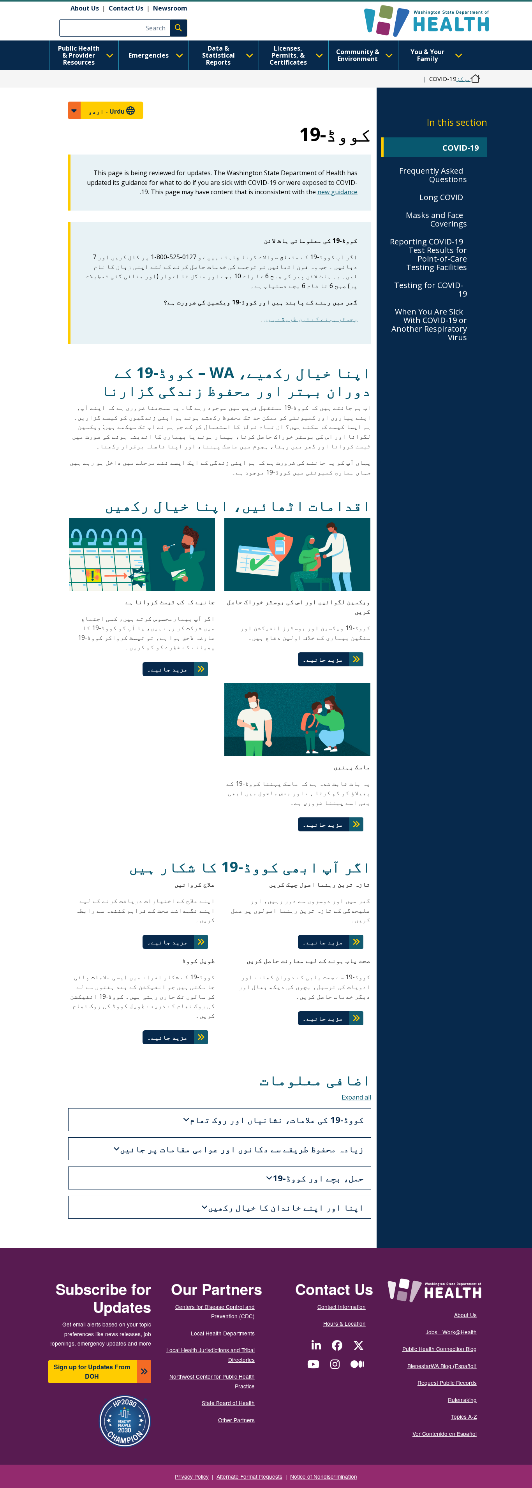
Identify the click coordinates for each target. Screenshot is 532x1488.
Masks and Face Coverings (436, 219)
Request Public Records (447, 1382)
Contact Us (126, 8)
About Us (84, 8)
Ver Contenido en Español (444, 1433)
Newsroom (170, 8)
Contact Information (341, 1307)
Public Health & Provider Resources (79, 55)
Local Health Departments (223, 1333)
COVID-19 (460, 147)
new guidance (337, 192)
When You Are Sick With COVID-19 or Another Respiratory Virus (429, 324)
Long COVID (441, 197)
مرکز (463, 79)
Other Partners (236, 1420)
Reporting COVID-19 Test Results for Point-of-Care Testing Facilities (428, 254)
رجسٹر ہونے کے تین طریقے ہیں (311, 318)
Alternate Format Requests (249, 1476)
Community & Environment (357, 55)
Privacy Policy (192, 1476)
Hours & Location (344, 1323)
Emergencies (149, 55)
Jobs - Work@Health (451, 1332)
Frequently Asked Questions (433, 174)
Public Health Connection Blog (439, 1349)
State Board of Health (228, 1403)
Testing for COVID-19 (430, 289)
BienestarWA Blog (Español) (442, 1366)
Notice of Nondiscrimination (323, 1476)
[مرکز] (420, 21)
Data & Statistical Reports (218, 55)
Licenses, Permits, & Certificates (288, 55)
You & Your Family (427, 55)
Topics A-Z (464, 1416)
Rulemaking (462, 1400)
